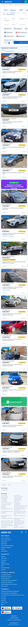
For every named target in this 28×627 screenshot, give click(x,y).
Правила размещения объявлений (10, 591)
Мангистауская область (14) (7, 522)
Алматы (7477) (17, 495)
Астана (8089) (4, 495)
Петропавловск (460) (5, 504)
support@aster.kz (14, 622)
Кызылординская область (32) (19, 513)
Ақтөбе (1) (16, 525)
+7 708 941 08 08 (14, 618)
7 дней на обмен (5, 578)
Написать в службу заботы (14, 620)
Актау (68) (3, 507)
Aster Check (4, 558)
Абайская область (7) (18, 524)
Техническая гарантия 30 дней (9, 580)
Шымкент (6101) (4, 496)
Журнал (3, 556)
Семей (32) (3, 512)
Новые (21, 10)
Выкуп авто (4, 543)
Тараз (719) (16, 501)
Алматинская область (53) (6, 508)
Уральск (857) (4, 501)
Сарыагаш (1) (4, 527)
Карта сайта (4, 602)
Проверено (19, 28)
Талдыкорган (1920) (18, 496)
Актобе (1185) (4, 499)
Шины (2, 565)
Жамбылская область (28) (19, 515)
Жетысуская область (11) (6, 524)
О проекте (3, 598)
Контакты (3, 597)
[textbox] (6, 24)
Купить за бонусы (22, 32)
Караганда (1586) (17, 498)
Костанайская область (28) (7, 518)
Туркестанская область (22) (7, 521)
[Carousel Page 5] (24, 60)
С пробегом (13, 10)
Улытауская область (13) (19, 522)
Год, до (13, 18)
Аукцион (3, 569)
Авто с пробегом (5, 538)
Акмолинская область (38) (19, 511)
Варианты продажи (6, 547)
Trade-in (3, 549)
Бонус (2, 604)
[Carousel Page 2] (8, 60)
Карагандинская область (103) (20, 505)
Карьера (3, 562)
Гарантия (8, 28)
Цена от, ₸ (22, 18)
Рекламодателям (5, 567)
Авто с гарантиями (6, 540)
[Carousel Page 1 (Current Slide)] (3, 60)
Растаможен (9, 32)
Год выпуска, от (7, 19)
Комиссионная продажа (7, 545)
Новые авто (4, 541)
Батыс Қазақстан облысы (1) (7, 525)
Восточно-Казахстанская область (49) (19, 509)
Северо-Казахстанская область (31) (6, 516)
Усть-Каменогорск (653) (6, 502)
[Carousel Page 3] (14, 60)
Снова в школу (9, 36)
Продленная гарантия (7, 582)
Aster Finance (4, 586)
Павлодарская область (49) (7, 511)
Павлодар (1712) (4, 498)
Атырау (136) (3, 505)
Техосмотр (3, 560)
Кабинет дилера (5, 564)
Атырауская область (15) (19, 521)
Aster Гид (3, 600)
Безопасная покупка (6, 576)
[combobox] (6, 24)
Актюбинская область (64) (19, 507)
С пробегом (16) (4, 489)
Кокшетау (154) (17, 504)
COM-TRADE (4, 551)
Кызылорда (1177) (17, 499)
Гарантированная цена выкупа (9, 584)
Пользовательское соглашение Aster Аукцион (13, 595)
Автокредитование (6, 574)
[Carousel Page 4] (19, 60)
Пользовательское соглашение (9, 593)
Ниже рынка (21, 36)
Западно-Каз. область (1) (19, 527)
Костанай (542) (17, 502)
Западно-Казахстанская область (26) (19, 519)
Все (6, 10)
